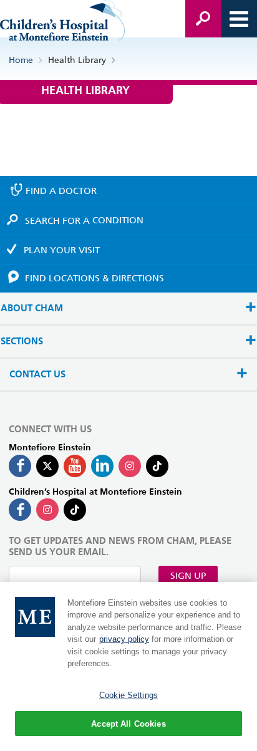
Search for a (84, 220)
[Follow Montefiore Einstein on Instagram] (130, 466)
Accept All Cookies (128, 724)
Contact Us (37, 374)
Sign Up (188, 575)
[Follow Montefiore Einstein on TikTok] (157, 466)
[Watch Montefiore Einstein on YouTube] (75, 466)
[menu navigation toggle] (239, 18)
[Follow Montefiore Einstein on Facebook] (20, 466)
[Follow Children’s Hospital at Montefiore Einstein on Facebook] (20, 509)
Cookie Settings (128, 695)
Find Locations (94, 278)
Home (21, 59)
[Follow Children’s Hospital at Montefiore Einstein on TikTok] (75, 509)
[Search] (203, 18)
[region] (128, 666)
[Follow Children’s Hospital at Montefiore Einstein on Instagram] (47, 509)
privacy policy (124, 639)
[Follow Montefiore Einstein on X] (47, 466)
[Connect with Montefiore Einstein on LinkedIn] (102, 466)
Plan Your (62, 250)
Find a (61, 190)
